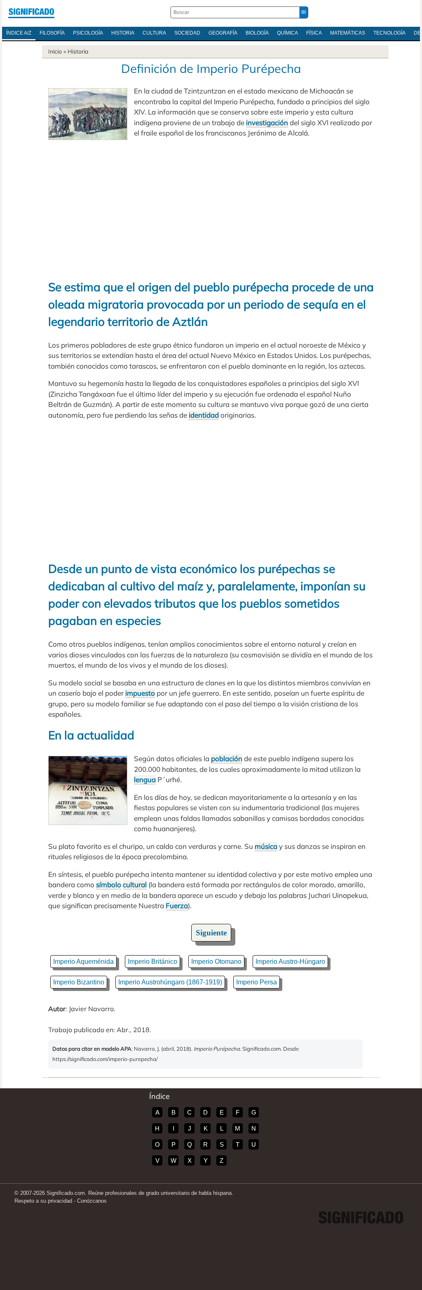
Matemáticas (347, 33)
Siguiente (211, 932)
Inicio (55, 51)
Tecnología (389, 33)
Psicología (88, 33)
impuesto (140, 693)
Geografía (223, 33)
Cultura (154, 33)
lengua (145, 779)
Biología (257, 33)
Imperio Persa (256, 982)
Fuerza (177, 905)
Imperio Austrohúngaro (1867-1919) (170, 982)
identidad (204, 415)
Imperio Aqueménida (83, 961)
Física (314, 33)
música (266, 846)
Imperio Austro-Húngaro (290, 961)
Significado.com (31, 12)
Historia (122, 33)
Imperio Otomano (216, 961)
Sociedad (187, 33)
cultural (135, 884)
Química (287, 33)
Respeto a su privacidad (43, 1201)
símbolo (108, 884)
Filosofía (52, 33)
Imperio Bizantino (78, 982)
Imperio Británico (152, 961)
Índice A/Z (18, 33)
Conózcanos (92, 1201)
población (226, 758)
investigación (267, 122)
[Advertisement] (211, 208)
